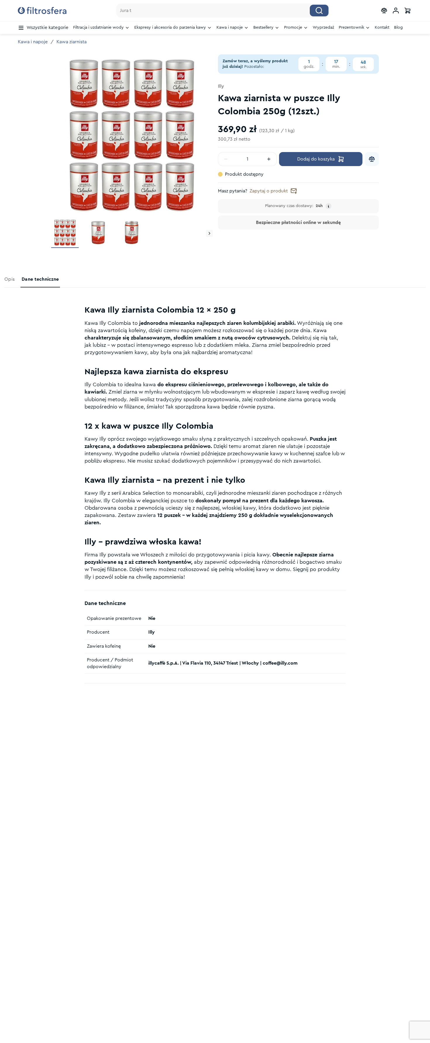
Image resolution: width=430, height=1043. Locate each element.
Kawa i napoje (33, 41)
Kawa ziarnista (71, 41)
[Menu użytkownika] (395, 10)
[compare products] (384, 10)
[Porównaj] (372, 159)
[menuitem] (43, 28)
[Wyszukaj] (319, 10)
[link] (10, 279)
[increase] (269, 159)
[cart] (407, 10)
